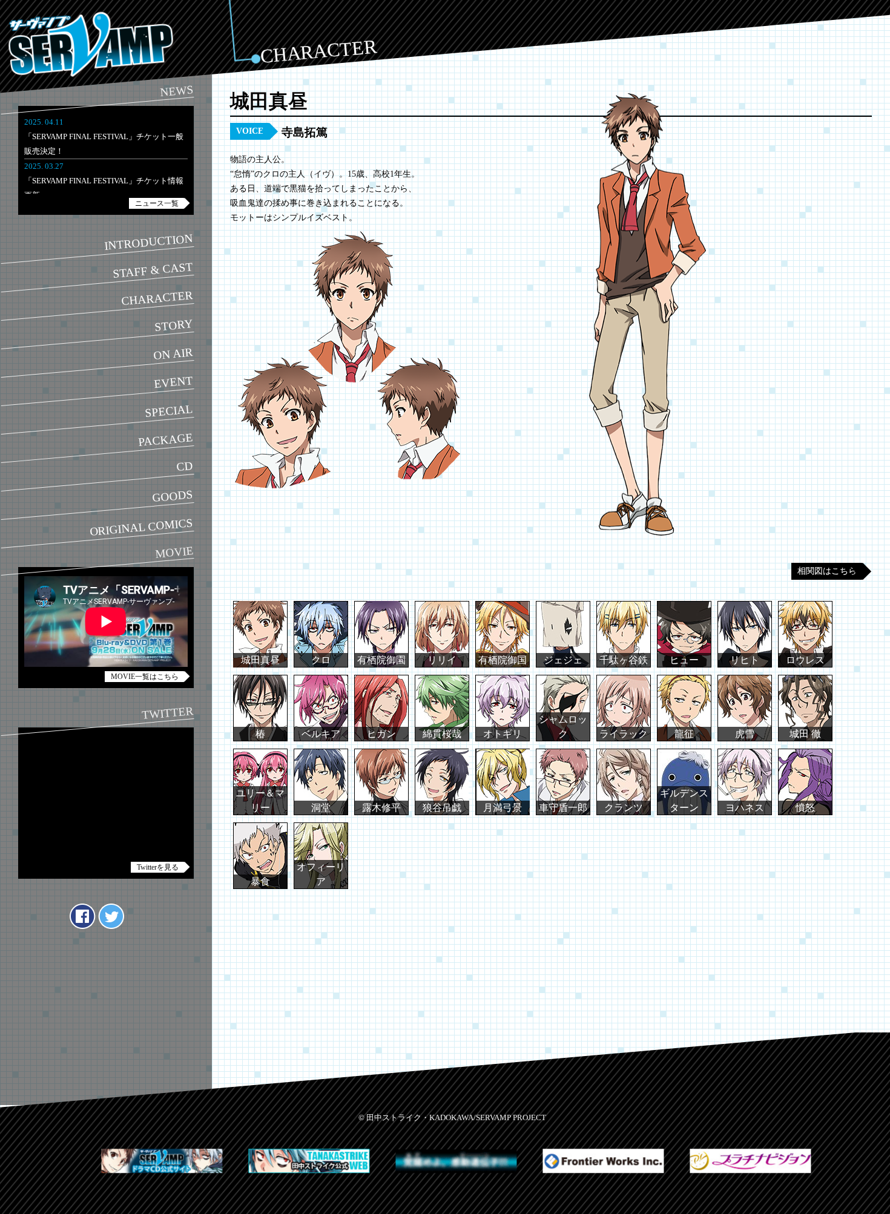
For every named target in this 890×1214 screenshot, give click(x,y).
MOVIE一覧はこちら (145, 676)
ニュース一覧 (157, 203)
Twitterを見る (158, 867)
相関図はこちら (827, 571)
